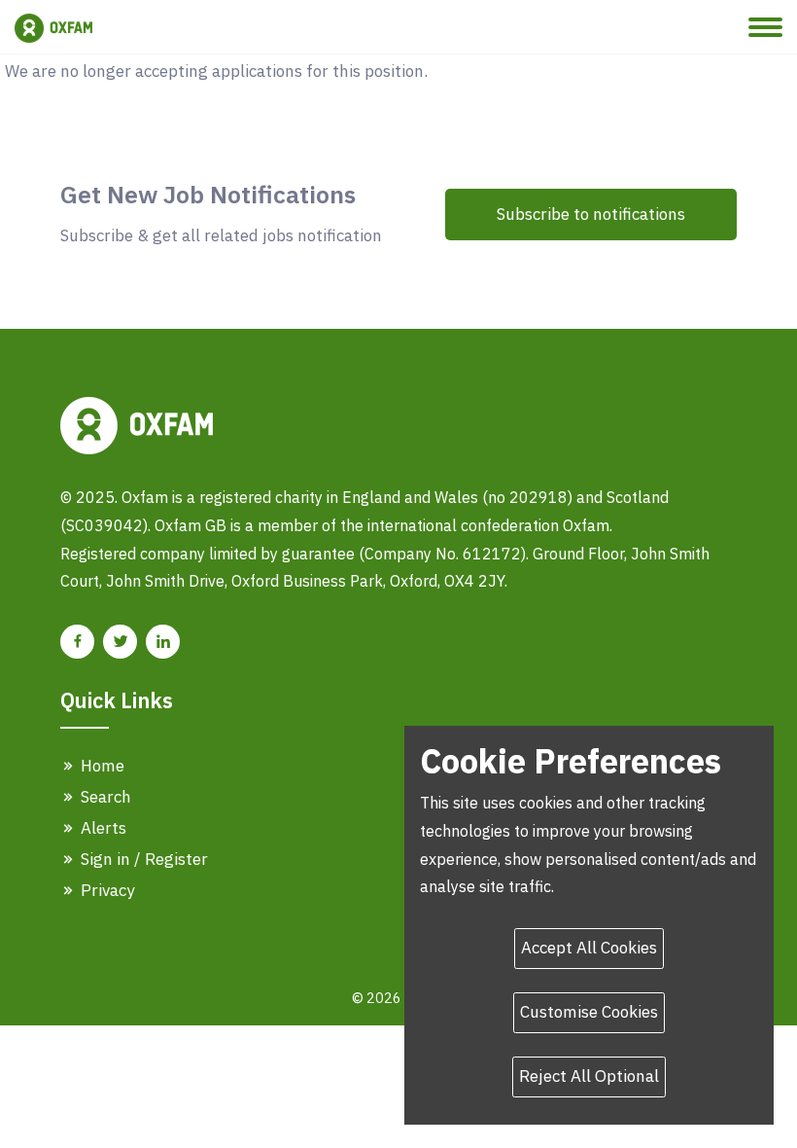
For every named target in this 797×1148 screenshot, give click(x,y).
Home (100, 765)
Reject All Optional (589, 1076)
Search (104, 796)
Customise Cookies (589, 1011)
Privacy (105, 890)
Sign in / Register (142, 859)
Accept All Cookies (589, 947)
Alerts (101, 828)
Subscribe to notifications (591, 214)
